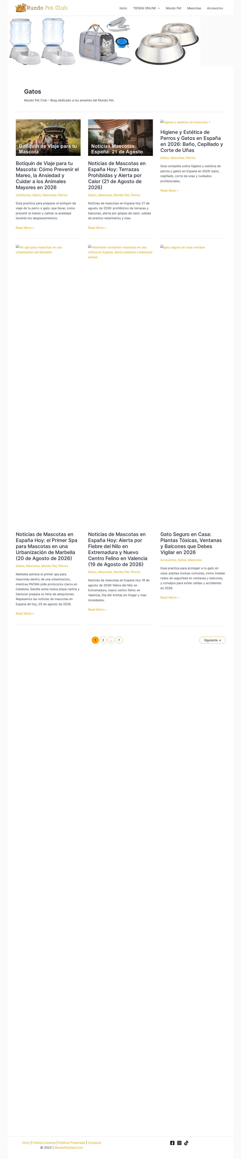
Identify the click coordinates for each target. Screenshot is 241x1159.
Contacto (94, 1143)
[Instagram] (179, 1143)
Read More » (25, 228)
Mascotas (49, 195)
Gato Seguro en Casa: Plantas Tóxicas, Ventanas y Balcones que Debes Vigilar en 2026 (191, 543)
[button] (158, 8)
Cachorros (23, 195)
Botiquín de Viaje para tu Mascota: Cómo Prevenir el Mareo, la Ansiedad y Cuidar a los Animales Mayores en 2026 (47, 175)
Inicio (26, 1143)
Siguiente (212, 640)
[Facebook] (172, 1143)
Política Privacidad (72, 1143)
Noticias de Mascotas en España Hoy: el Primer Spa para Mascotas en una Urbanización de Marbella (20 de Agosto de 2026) (46, 546)
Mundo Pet (121, 195)
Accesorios (168, 560)
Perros (62, 195)
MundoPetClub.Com (68, 1147)
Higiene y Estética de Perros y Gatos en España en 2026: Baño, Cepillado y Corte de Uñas (191, 141)
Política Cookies (44, 1143)
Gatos (36, 195)
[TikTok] (186, 1143)
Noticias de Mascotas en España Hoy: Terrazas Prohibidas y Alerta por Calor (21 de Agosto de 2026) (117, 175)
